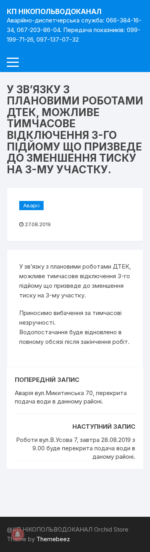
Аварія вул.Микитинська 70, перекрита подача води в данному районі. (71, 397)
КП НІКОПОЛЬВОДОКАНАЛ (54, 12)
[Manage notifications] (17, 534)
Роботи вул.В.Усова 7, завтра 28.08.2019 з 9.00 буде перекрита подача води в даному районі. (75, 448)
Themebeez (53, 539)
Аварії (31, 205)
